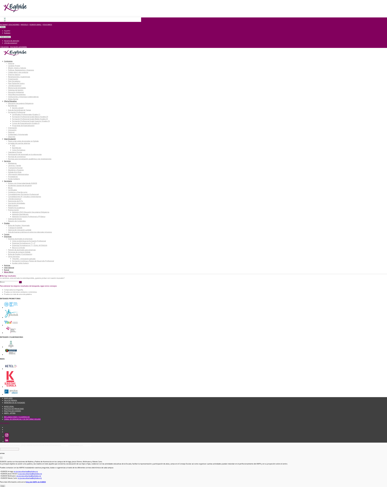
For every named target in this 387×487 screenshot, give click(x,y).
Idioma (3, 27)
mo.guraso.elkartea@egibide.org (28, 476)
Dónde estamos (5, 37)
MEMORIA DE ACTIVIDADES (14, 403)
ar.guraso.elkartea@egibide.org (26, 471)
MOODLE (24, 25)
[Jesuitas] (11, 317)
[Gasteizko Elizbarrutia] (11, 307)
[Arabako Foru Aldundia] (11, 333)
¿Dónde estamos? (10, 43)
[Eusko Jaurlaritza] (11, 354)
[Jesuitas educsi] (11, 394)
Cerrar (2, 486)
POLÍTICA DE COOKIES (12, 411)
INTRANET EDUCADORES (9, 25)
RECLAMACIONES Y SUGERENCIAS (17, 417)
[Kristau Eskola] (10, 387)
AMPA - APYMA (9, 413)
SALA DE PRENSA (10, 400)
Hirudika (64, 445)
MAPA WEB (8, 398)
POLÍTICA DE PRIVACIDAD (14, 409)
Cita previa (5, 47)
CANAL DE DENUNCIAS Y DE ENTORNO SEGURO (22, 419)
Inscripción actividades (18, 47)
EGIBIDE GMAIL (35, 25)
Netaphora (87, 445)
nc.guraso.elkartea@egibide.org (30, 478)
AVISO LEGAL (9, 406)
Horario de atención (11, 41)
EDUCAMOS (47, 25)
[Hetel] (11, 369)
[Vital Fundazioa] (11, 325)
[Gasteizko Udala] (11, 347)
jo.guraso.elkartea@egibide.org (30, 474)
